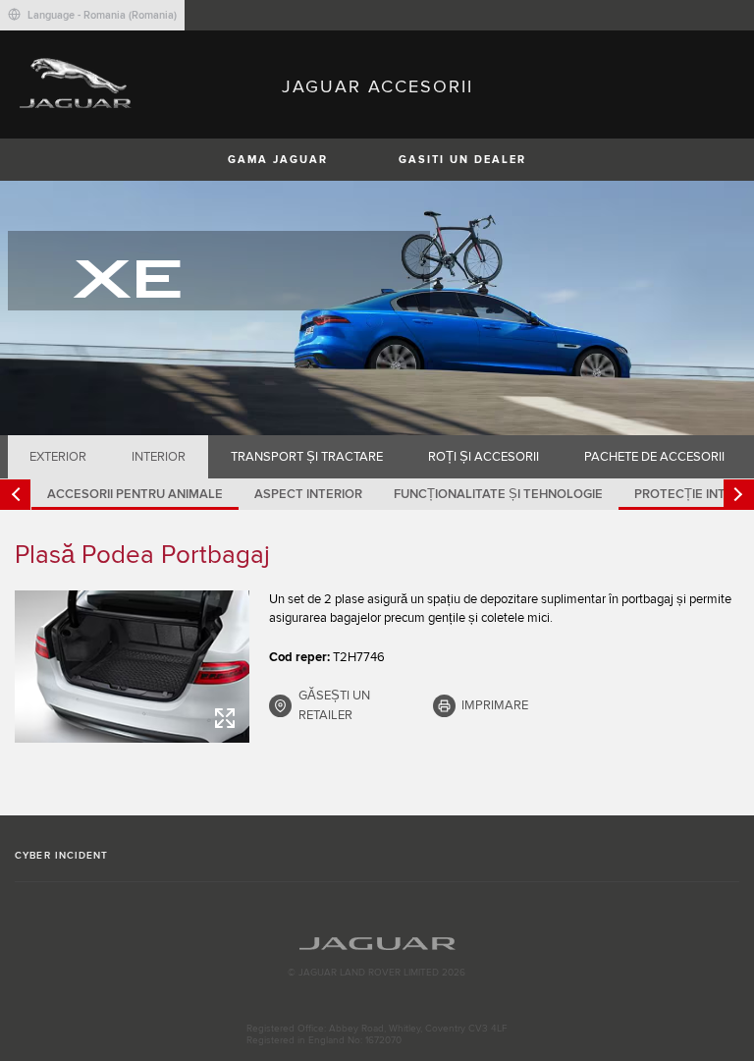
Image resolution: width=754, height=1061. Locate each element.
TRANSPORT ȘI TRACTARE (307, 457)
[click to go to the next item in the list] (739, 494)
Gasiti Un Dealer (462, 159)
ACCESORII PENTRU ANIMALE (135, 494)
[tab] (58, 456)
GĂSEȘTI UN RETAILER (334, 705)
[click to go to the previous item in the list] (15, 494)
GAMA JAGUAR (278, 159)
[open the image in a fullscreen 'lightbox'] (132, 666)
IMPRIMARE (494, 705)
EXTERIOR (57, 457)
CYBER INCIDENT (61, 856)
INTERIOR (159, 457)
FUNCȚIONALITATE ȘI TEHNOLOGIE (498, 494)
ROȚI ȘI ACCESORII (483, 457)
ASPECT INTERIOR (308, 494)
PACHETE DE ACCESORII (654, 457)
